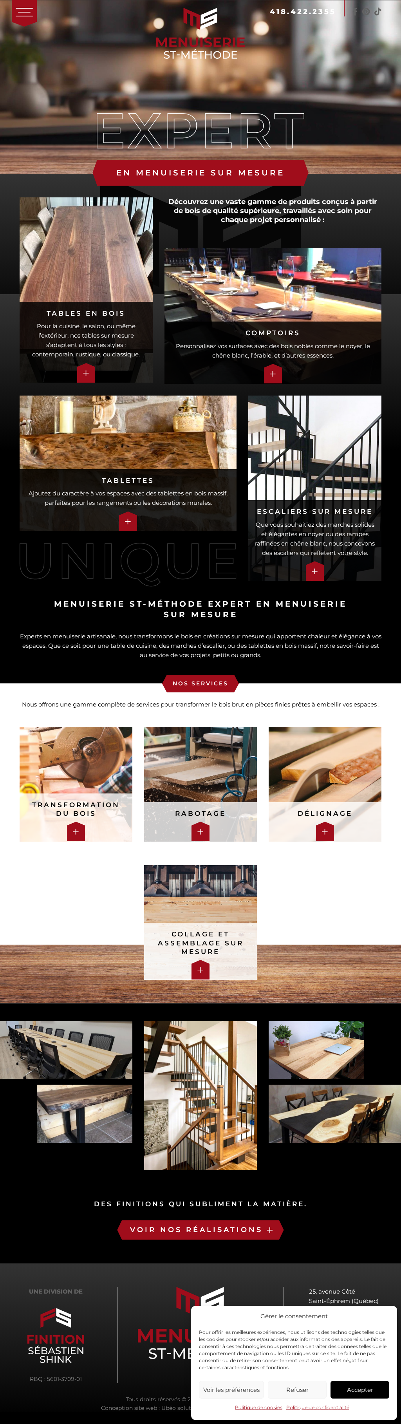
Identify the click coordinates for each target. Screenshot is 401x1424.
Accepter (360, 1389)
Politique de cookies (258, 1407)
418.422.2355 (303, 11)
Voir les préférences (231, 1389)
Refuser (297, 1389)
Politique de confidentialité (317, 1407)
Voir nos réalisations (196, 1229)
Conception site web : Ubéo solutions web (158, 1407)
